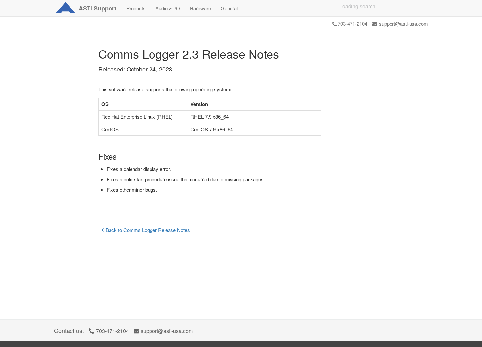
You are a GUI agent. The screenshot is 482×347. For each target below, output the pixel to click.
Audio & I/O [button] (167, 8)
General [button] (229, 8)
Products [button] (136, 8)
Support (97, 8)
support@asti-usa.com (403, 23)
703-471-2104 (352, 23)
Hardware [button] (200, 8)
